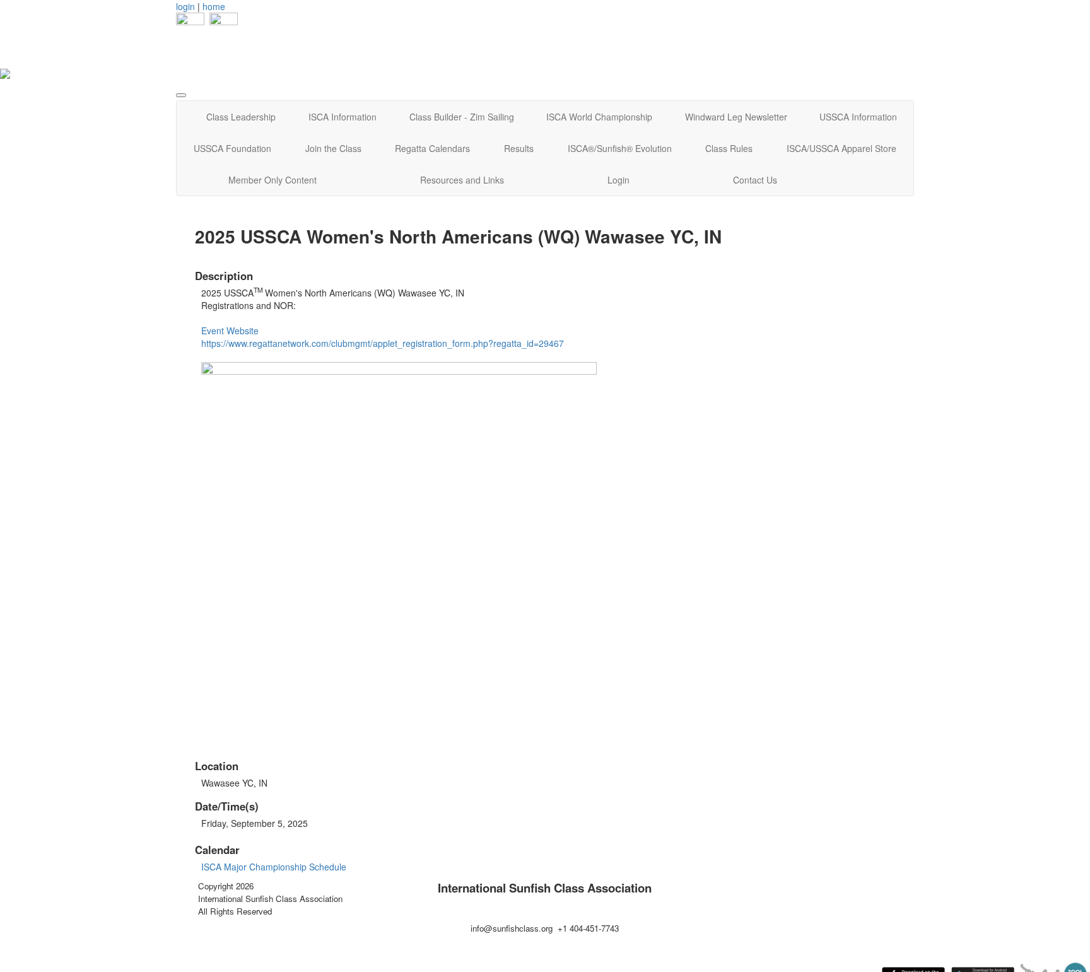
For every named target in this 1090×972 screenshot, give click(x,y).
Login (618, 179)
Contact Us (755, 179)
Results (519, 148)
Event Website (230, 330)
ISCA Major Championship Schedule (273, 866)
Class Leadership (241, 116)
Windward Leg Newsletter (736, 116)
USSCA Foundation (232, 148)
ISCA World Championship (599, 116)
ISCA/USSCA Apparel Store (841, 148)
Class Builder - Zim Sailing (461, 116)
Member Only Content (272, 179)
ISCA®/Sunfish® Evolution (620, 148)
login (185, 6)
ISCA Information (342, 116)
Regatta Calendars (432, 148)
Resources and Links (462, 179)
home (213, 6)
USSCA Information (858, 116)
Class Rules (729, 148)
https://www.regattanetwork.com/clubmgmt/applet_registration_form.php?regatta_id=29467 (382, 343)
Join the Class (333, 148)
